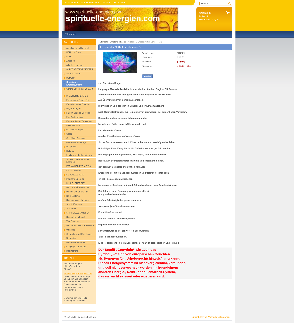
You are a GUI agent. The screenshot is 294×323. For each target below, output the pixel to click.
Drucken (121, 2)
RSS (108, 2)
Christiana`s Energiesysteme (122, 42)
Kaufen (147, 76)
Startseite (73, 2)
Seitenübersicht (91, 2)
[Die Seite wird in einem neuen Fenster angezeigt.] (120, 72)
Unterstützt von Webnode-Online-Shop (211, 317)
